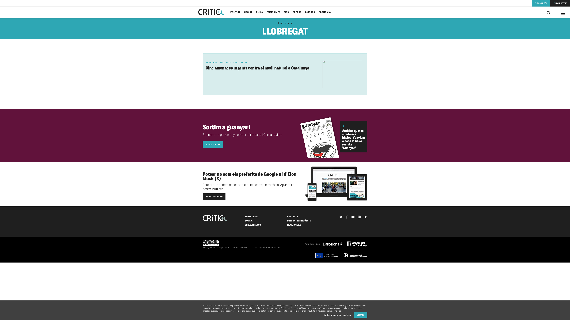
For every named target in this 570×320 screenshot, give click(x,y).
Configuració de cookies (337, 315)
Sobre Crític (251, 216)
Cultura (310, 12)
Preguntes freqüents (299, 220)
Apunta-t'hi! (213, 196)
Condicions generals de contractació (266, 247)
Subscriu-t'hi (541, 3)
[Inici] (215, 218)
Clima (259, 12)
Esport (297, 12)
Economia (325, 12)
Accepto (360, 315)
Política (235, 12)
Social (248, 12)
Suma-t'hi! (211, 144)
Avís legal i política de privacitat (216, 247)
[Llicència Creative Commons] (211, 243)
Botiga (248, 220)
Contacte (292, 216)
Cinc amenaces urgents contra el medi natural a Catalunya (257, 68)
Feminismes (273, 12)
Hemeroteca (285, 23)
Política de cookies (240, 247)
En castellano (253, 224)
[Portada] (211, 12)
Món (286, 12)
